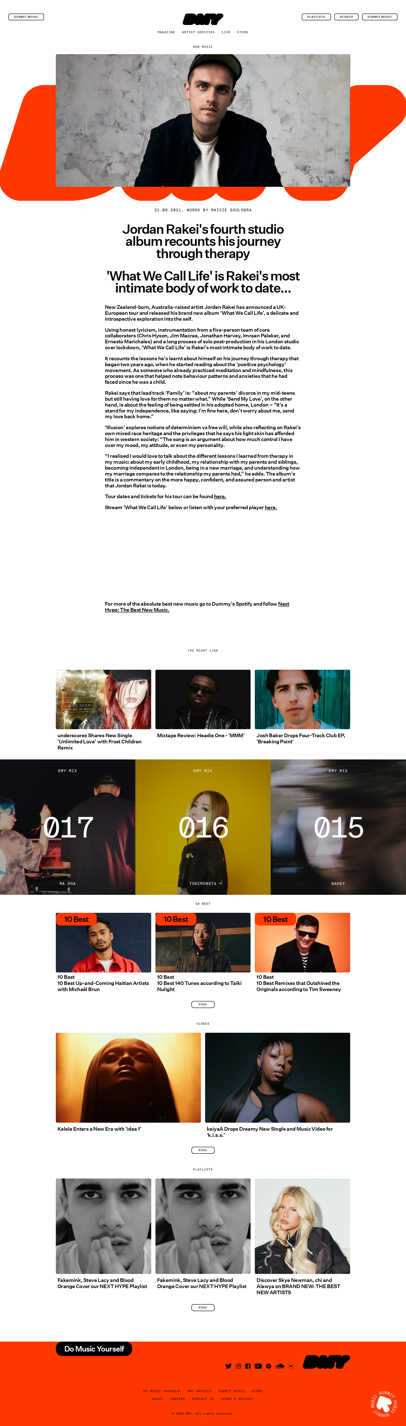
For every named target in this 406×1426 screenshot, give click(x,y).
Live (226, 32)
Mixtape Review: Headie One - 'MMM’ (201, 735)
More (203, 1004)
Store (242, 32)
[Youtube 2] (258, 1366)
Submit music (26, 17)
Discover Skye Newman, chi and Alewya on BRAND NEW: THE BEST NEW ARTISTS (298, 1286)
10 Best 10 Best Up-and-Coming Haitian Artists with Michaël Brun (103, 983)
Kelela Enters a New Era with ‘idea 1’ (99, 1129)
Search (346, 17)
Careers (177, 1399)
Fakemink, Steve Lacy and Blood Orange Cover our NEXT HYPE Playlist (102, 1283)
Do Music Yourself (162, 1391)
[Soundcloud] (279, 1366)
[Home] (203, 19)
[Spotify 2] (268, 1366)
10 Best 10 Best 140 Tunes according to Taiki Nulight (199, 983)
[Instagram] (238, 1366)
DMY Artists (200, 1391)
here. (220, 496)
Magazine (166, 32)
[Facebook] (247, 1366)
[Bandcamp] (291, 1366)
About (157, 1399)
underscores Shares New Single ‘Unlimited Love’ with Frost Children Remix (99, 741)
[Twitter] (228, 1366)
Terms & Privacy (237, 1399)
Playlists (316, 17)
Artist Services (198, 32)
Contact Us (203, 1399)
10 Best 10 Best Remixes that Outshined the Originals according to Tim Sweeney (298, 983)
